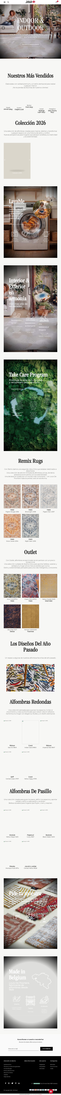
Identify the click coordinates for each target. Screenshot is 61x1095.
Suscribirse (46, 1048)
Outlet (51, 1068)
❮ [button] (3, 28)
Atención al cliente (8, 1072)
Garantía (6, 1074)
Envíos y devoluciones (9, 1070)
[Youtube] (18, 1083)
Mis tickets (41, 1068)
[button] (5, 2)
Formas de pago (8, 1068)
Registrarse (42, 1064)
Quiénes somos (7, 1064)
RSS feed (15, 1090)
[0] (56, 2)
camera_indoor (51, 1091)
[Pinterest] (15, 1083)
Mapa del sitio (7, 1076)
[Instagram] (8, 1083)
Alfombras (52, 1064)
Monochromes (53, 1066)
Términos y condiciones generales (12, 1066)
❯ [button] (57, 28)
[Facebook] (5, 1083)
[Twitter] (12, 1083)
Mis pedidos (42, 1066)
